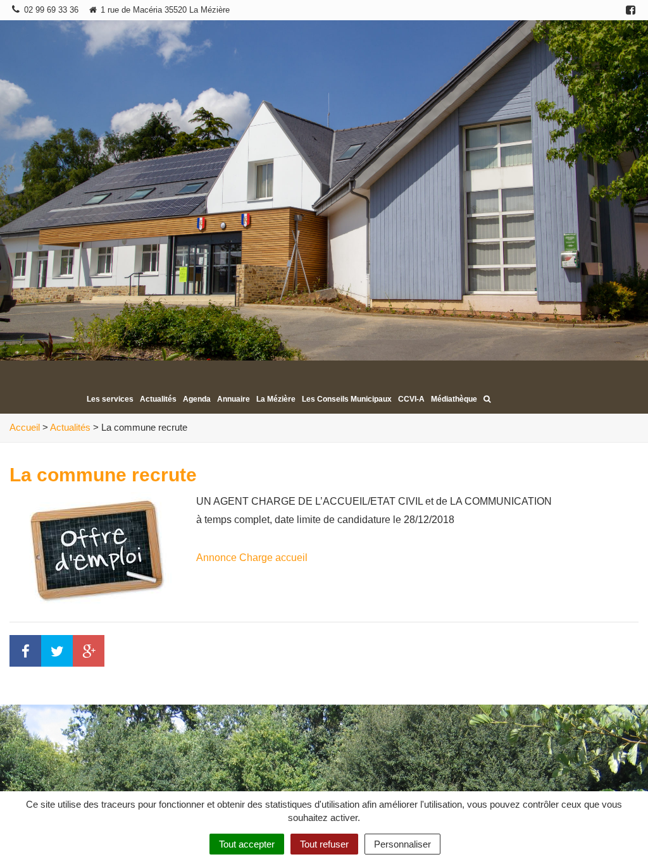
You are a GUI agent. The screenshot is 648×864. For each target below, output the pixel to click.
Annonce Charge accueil (252, 557)
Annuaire (233, 399)
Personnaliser (402, 844)
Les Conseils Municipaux (347, 399)
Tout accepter (247, 844)
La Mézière (276, 399)
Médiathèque (454, 399)
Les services (110, 399)
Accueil (24, 427)
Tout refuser (324, 844)
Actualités (158, 399)
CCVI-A (411, 399)
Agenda (197, 399)
